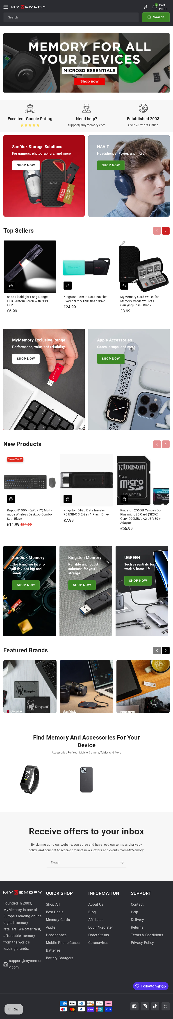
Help (134, 912)
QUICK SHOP (59, 893)
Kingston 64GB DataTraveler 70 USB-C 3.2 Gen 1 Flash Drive (86, 512)
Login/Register (100, 927)
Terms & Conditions (147, 935)
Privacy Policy (142, 943)
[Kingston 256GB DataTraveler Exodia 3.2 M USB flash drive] (86, 266)
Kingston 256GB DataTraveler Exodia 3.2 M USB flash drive (85, 299)
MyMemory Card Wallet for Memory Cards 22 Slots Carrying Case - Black (139, 301)
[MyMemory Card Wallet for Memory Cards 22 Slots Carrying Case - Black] (143, 266)
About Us (95, 904)
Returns (137, 927)
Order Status (98, 935)
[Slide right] (166, 231)
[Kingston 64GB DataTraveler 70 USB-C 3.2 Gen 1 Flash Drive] (86, 480)
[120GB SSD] (143, 781)
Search (158, 17)
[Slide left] (157, 231)
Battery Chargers (59, 958)
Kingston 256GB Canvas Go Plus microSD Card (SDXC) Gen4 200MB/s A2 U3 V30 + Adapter (140, 516)
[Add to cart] (11, 286)
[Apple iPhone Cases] (86, 781)
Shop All (53, 904)
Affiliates (95, 920)
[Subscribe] (122, 863)
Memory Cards (58, 920)
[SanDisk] (86, 688)
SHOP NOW (26, 165)
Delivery (137, 920)
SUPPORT (141, 893)
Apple (50, 927)
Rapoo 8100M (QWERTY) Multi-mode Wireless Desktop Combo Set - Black (29, 514)
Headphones (56, 935)
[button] (7, 7)
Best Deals (55, 912)
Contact (137, 904)
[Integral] (143, 688)
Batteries (53, 950)
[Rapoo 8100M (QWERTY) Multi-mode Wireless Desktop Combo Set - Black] (30, 480)
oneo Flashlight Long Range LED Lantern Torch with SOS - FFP (28, 301)
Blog (92, 912)
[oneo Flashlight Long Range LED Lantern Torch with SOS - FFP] (30, 266)
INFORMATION (103, 893)
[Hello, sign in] (146, 7)
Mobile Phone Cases (63, 943)
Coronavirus (98, 943)
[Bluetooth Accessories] (30, 781)
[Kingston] (30, 688)
